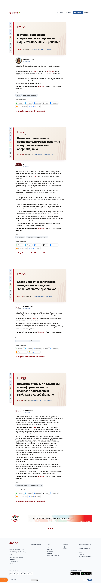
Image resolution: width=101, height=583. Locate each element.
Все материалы (26, 61)
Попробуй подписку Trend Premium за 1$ (31, 111)
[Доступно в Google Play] (86, 573)
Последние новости (36, 544)
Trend (34, 71)
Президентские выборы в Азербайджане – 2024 (29, 485)
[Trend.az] (14, 12)
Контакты (49, 549)
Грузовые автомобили (22, 340)
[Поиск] (57, 12)
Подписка (65, 544)
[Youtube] (21, 573)
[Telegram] (24, 573)
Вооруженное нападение (30, 95)
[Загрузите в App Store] (75, 573)
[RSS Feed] (31, 573)
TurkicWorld (50, 71)
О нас (48, 544)
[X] (17, 573)
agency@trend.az (13, 563)
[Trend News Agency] (13, 543)
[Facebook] (14, 573)
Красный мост (35, 340)
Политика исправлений (53, 555)
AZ (87, 579)
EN (84, 579)
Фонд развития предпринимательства (37, 237)
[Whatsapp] (10, 573)
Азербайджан (20, 237)
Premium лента (34, 547)
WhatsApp (40, 86)
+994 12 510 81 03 (13, 561)
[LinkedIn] (28, 573)
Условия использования (85, 544)
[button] (10, 23)
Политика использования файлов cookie (85, 556)
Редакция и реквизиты (52, 547)
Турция (18, 95)
